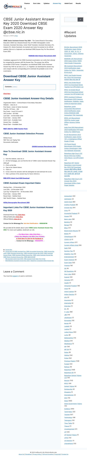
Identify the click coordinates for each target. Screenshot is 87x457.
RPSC (66, 383)
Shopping (67, 392)
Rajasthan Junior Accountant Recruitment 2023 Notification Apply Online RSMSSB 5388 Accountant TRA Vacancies (73, 111)
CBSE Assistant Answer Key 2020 (33, 253)
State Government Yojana (73, 404)
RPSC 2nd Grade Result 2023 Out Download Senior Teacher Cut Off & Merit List (73, 85)
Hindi (66, 289)
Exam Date (68, 262)
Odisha (66, 355)
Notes (66, 352)
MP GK (66, 349)
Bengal (66, 225)
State (66, 401)
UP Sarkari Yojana (70, 435)
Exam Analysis (69, 260)
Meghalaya (68, 344)
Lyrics (66, 335)
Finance (27, 3)
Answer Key (57, 3)
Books (66, 234)
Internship (67, 303)
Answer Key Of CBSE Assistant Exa (15, 251)
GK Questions (69, 271)
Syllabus (46, 3)
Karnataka (67, 320)
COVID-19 (67, 239)
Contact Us (65, 454)
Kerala (66, 323)
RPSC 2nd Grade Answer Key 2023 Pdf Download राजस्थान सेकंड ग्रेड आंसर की (72, 77)
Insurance (67, 300)
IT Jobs (66, 312)
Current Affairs (69, 242)
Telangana (67, 420)
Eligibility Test (69, 254)
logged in (15, 276)
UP (65, 432)
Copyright (58, 454)
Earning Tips (68, 251)
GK (65, 268)
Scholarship (68, 389)
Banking (67, 222)
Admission (67, 199)
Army (66, 210)
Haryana (67, 280)
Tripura (66, 426)
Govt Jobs (36, 3)
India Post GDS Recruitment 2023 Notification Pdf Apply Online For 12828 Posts (73, 130)
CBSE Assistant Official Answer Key (22, 255)
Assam (66, 216)
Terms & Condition (48, 454)
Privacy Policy (37, 454)
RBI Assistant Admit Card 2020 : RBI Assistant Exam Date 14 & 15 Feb (25, 259)
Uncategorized (69, 429)
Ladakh (66, 326)
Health (66, 283)
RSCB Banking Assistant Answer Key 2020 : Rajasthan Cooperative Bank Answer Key (29, 260)
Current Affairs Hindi (71, 245)
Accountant (68, 196)
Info (65, 297)
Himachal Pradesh (70, 286)
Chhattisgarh (68, 236)
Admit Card (68, 3)
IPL (65, 309)
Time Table (68, 423)
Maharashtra (68, 338)
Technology (68, 417)
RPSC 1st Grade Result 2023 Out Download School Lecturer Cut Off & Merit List (74, 92)
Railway (67, 367)
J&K (65, 315)
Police (66, 358)
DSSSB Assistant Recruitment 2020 (44, 146)
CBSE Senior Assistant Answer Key (13, 257)
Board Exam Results (71, 231)
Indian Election (69, 294)
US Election (68, 441)
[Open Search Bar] (25, 8)
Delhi (66, 248)
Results (78, 3)
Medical (67, 341)
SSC (65, 398)
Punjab (66, 364)
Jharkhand (68, 317)
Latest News (68, 332)
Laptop (66, 329)
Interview (67, 306)
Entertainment (69, 257)
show (14, 86)
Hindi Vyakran (69, 291)
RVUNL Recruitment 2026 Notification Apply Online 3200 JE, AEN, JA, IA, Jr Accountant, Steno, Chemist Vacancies (73, 51)
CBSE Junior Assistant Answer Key (43, 255)
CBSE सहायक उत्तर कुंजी (29, 257)
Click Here (6, 93)
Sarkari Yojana (69, 386)
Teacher (67, 414)
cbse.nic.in (17, 219)
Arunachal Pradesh (70, 213)
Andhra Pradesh (69, 205)
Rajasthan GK (69, 372)
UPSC (66, 438)
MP (65, 346)
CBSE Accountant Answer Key (34, 251)
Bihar (66, 228)
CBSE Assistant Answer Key (15, 253)
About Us (22, 454)
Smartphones (68, 395)
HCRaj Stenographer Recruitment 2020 (16, 202)
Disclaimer (28, 454)
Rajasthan (67, 370)
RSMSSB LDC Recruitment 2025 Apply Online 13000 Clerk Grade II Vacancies (73, 61)
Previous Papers (69, 361)
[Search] (80, 19)
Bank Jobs (67, 219)
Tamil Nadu (68, 412)
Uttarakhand (68, 443)
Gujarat (66, 277)
